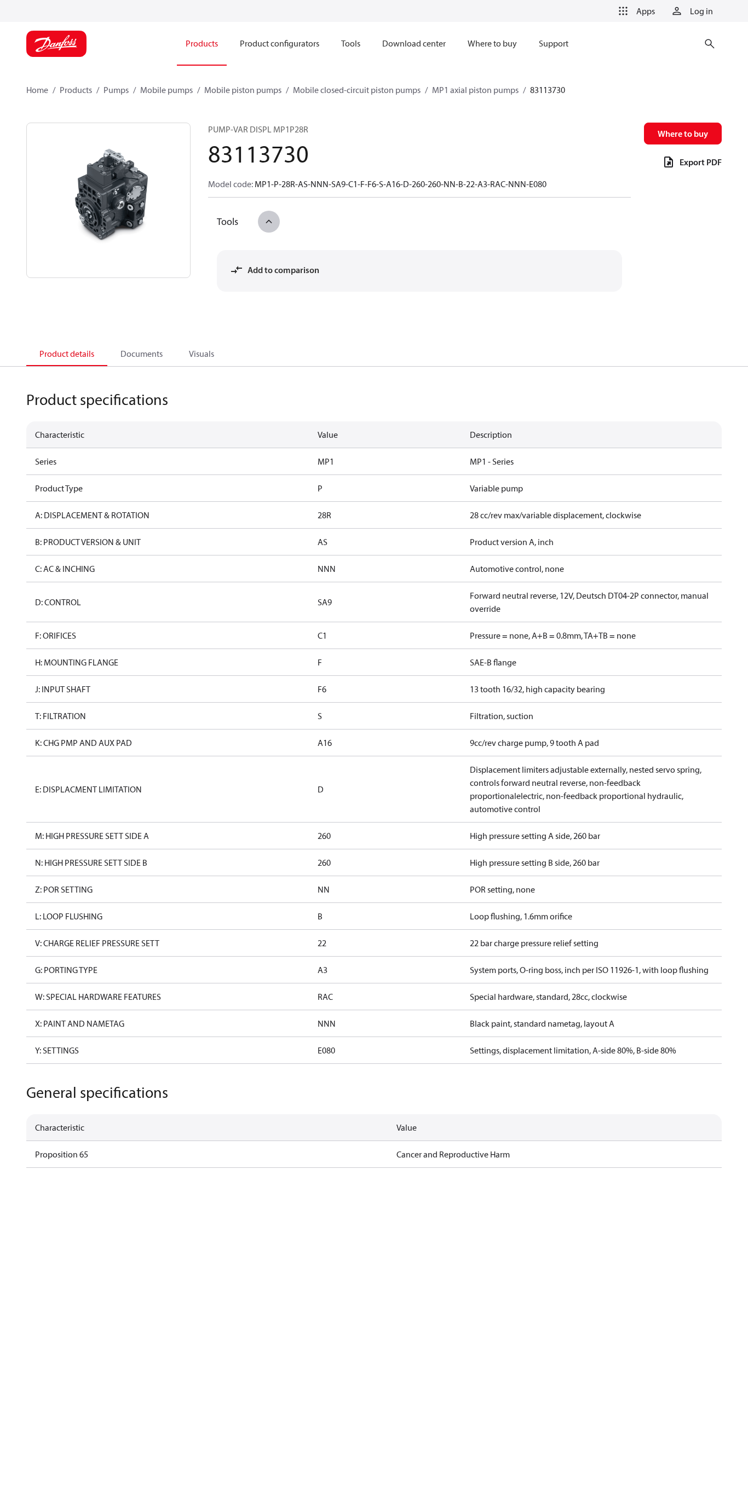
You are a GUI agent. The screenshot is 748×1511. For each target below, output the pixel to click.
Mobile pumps (166, 89)
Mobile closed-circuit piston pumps (357, 89)
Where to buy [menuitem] (492, 43)
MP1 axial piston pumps (475, 89)
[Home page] (56, 44)
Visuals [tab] (201, 353)
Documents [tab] (141, 353)
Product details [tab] (66, 353)
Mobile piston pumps (242, 89)
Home (37, 89)
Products (76, 89)
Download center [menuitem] (414, 43)
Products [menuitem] (202, 43)
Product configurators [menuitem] (279, 43)
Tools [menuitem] (350, 43)
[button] (634, 11)
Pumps (116, 89)
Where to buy (683, 133)
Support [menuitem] (553, 43)
